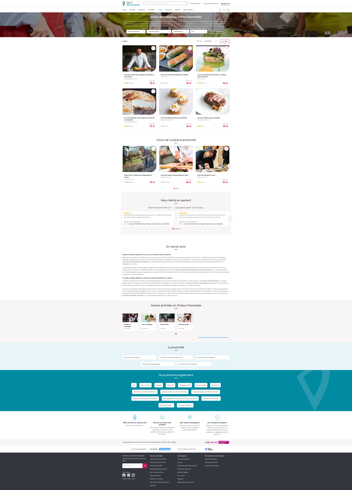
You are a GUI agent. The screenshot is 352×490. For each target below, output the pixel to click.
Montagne (151, 10)
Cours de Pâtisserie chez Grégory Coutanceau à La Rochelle (149, 224)
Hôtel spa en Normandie (157, 462)
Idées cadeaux (188, 10)
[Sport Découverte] (131, 3)
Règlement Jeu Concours (185, 482)
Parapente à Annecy (156, 479)
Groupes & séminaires (211, 3)
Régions (177, 10)
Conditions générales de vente (187, 466)
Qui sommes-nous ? (183, 459)
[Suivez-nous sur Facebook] (124, 475)
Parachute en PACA (156, 466)
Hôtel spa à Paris (155, 475)
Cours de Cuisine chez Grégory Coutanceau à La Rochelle (203, 224)
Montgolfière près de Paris (158, 469)
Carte (225, 41)
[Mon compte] (220, 9)
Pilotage (132, 10)
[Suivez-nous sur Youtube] (133, 475)
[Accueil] (123, 14)
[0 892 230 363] (208, 442)
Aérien (124, 10)
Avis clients (181, 475)
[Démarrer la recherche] (186, 3)
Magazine (180, 479)
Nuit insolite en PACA (157, 472)
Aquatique (141, 10)
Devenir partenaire (211, 459)
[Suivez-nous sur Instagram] (128, 475)
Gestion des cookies (128, 479)
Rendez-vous (225, 3)
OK (145, 466)
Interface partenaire (211, 462)
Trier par (199, 41)
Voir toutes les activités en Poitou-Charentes (212, 337)
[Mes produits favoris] (224, 9)
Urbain (160, 10)
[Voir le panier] (228, 9)
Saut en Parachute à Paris (158, 459)
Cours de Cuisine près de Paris (159, 482)
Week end (168, 10)
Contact (180, 462)
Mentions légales (182, 472)
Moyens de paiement (184, 469)
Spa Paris (153, 485)
